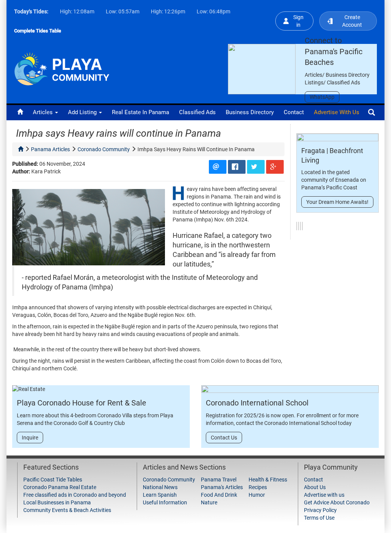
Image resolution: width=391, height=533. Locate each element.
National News (160, 487)
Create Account (352, 21)
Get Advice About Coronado (337, 502)
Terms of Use (319, 518)
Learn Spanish (160, 495)
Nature (209, 502)
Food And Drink (219, 495)
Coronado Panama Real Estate (59, 487)
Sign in (298, 21)
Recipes (258, 487)
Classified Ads (197, 112)
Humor (257, 495)
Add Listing (83, 112)
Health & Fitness (268, 479)
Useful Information (165, 502)
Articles (43, 112)
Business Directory (250, 112)
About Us (315, 487)
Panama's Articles (222, 487)
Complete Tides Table (37, 31)
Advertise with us (336, 112)
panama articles (50, 149)
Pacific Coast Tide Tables (52, 479)
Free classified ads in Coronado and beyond (74, 495)
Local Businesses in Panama (57, 502)
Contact (294, 112)
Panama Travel (218, 479)
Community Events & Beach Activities (67, 510)
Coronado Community (169, 479)
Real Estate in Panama (140, 112)
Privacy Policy (320, 510)
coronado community (104, 149)
